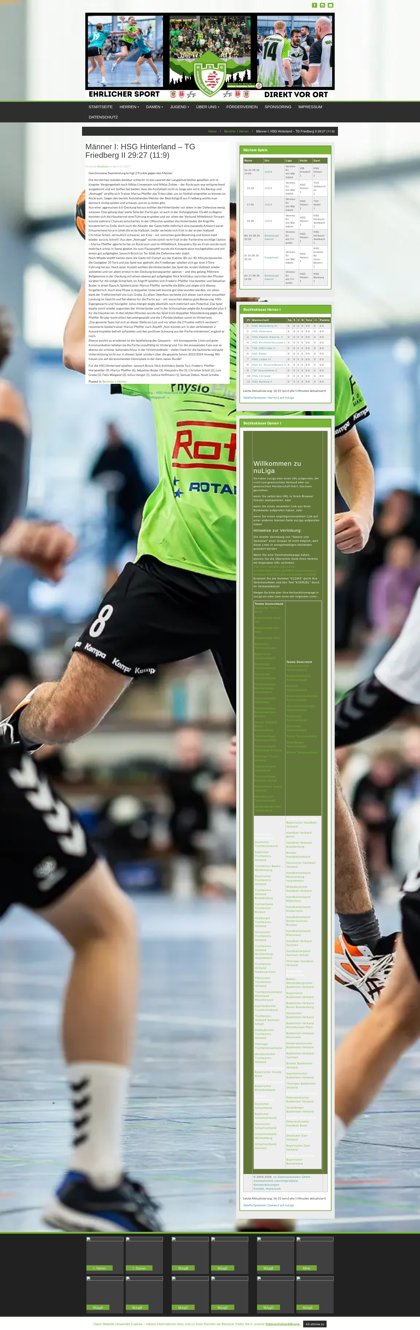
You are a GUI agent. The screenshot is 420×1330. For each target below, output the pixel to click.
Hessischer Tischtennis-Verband (263, 936)
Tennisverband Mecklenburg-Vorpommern (265, 688)
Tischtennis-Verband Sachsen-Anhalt (267, 1020)
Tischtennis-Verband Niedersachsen (265, 968)
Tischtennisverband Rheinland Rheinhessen (268, 996)
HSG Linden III (261, 359)
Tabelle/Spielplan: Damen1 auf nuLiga (268, 1205)
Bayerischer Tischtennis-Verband (263, 880)
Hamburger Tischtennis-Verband (263, 922)
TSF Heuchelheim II (264, 370)
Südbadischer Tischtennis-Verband (264, 1034)
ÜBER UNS (206, 107)
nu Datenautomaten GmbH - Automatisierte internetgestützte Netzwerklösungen (283, 1180)
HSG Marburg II (262, 381)
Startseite (101, 107)
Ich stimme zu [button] (315, 1324)
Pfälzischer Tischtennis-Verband (263, 982)
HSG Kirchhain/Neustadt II (269, 342)
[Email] (330, 5)
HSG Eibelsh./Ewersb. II (267, 337)
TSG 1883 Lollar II (263, 348)
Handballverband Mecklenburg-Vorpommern (298, 876)
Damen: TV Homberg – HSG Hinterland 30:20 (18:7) (157, 392)
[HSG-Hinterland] (210, 55)
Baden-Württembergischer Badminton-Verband (300, 983)
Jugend (178, 107)
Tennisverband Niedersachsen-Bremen (266, 712)
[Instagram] (322, 5)
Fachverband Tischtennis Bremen (264, 908)
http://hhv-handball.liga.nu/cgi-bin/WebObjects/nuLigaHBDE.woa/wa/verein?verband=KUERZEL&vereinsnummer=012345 (285, 570)
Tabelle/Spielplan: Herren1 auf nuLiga (268, 397)
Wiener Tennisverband (302, 752)
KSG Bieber (259, 353)
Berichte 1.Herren (236, 131)
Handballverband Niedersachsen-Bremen (298, 921)
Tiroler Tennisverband (301, 736)
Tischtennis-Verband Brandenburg (264, 894)
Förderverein (242, 107)
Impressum (310, 107)
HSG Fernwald (261, 376)
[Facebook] (314, 5)
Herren (128, 107)
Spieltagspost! (157, 397)
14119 (268, 171)
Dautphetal (271, 257)
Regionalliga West (267, 638)
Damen (153, 107)
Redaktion (103, 166)
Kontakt (259, 1188)
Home (212, 131)
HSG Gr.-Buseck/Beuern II (269, 364)
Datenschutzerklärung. (283, 1323)
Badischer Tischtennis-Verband (263, 856)
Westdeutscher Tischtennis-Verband (265, 1058)
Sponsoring (278, 107)
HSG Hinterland (262, 331)
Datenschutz (103, 117)
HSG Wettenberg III (264, 326)
